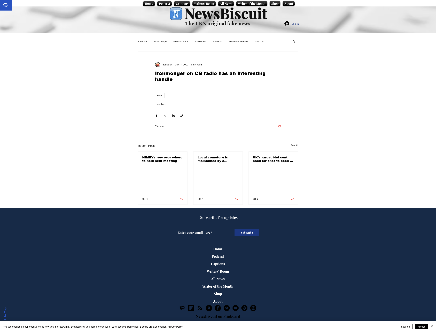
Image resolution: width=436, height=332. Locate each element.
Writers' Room (218, 271)
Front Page (160, 41)
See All (294, 145)
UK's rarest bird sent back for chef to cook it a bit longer (272, 159)
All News (218, 278)
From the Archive (238, 41)
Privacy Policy (175, 326)
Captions (218, 263)
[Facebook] (218, 308)
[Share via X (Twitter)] (165, 115)
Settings (405, 326)
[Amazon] (209, 308)
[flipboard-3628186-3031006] (191, 308)
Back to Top (5, 317)
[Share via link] (181, 115)
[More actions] (279, 65)
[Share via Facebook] (156, 115)
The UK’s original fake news (218, 23)
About (218, 301)
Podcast (218, 256)
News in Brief (180, 41)
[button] (293, 41)
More (257, 41)
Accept (421, 326)
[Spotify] (244, 308)
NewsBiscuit (225, 13)
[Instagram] (253, 308)
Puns (159, 95)
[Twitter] (227, 308)
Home (218, 248)
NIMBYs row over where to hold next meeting (162, 159)
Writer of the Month (217, 286)
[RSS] (200, 308)
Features (217, 41)
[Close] (432, 326)
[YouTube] (235, 308)
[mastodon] (182, 308)
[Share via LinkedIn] (173, 115)
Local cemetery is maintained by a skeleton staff (213, 159)
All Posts (142, 41)
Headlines (200, 41)
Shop (218, 293)
